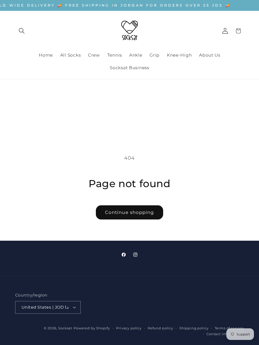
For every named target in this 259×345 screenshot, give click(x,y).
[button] (22, 31)
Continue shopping (129, 212)
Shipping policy (194, 328)
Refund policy (160, 328)
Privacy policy (129, 328)
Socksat (65, 328)
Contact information (225, 334)
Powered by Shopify (92, 328)
